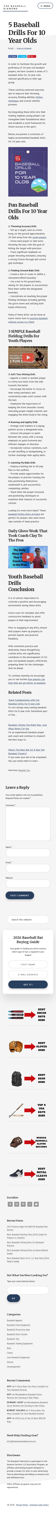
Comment (11, 805)
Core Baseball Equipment (18, 1357)
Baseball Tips (24, 770)
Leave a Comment (24, 48)
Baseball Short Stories (17, 1334)
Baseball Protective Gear (18, 1329)
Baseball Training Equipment (20, 1343)
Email (9, 862)
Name (9, 847)
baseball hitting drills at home (24, 514)
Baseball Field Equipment (18, 1325)
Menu (47, 6)
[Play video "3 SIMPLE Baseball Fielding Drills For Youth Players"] (28, 357)
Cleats (10, 1352)
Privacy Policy (22, 1504)
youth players (39, 237)
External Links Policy (39, 1504)
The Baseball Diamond (15, 7)
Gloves (10, 1362)
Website (9, 877)
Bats (9, 1348)
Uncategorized (13, 1366)
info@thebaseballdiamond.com (21, 1441)
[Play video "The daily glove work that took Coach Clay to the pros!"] (28, 557)
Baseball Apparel (14, 1320)
